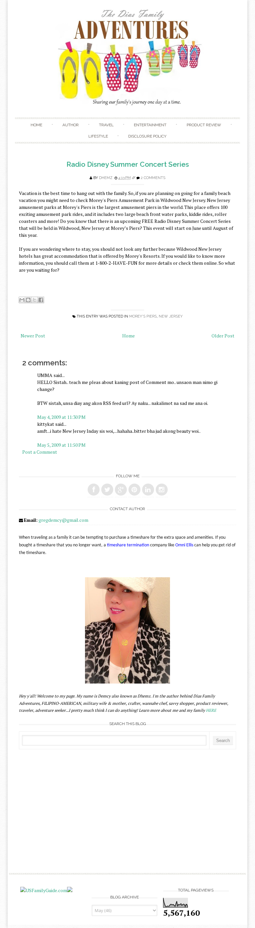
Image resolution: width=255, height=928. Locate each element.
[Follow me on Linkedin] (148, 490)
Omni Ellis (184, 545)
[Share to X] (34, 300)
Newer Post (33, 335)
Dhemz (106, 178)
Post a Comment (39, 452)
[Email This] (22, 300)
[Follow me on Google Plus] (121, 490)
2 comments (153, 178)
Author (70, 125)
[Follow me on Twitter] (107, 490)
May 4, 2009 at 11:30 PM (61, 417)
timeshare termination (128, 545)
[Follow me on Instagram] (162, 490)
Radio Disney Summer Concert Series (127, 164)
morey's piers (143, 316)
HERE (211, 710)
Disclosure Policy (147, 136)
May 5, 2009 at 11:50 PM (61, 445)
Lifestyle (98, 136)
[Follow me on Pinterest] (134, 490)
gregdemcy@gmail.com (63, 520)
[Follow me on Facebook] (94, 490)
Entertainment (150, 125)
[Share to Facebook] (41, 300)
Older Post (223, 335)
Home (36, 125)
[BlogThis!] (28, 300)
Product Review (204, 125)
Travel (106, 125)
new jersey (171, 316)
